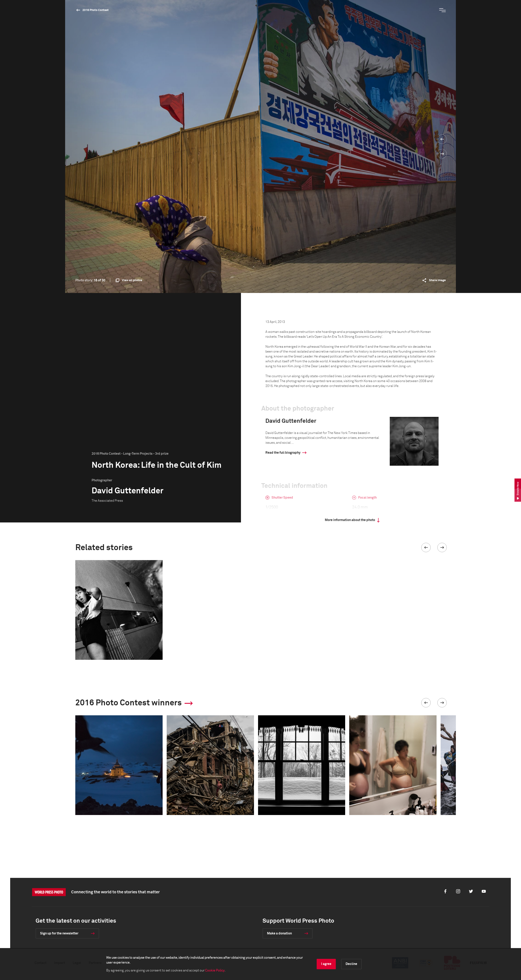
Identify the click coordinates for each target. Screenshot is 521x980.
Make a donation (279, 933)
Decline (351, 964)
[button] (426, 547)
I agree (326, 964)
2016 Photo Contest (95, 10)
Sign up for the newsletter (59, 933)
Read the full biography (282, 452)
